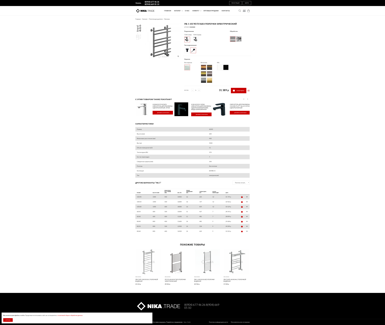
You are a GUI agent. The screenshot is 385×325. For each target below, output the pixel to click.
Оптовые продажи (211, 11)
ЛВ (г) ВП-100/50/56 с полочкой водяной (146, 280)
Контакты (226, 11)
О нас (187, 11)
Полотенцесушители (156, 19)
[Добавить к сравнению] (248, 90)
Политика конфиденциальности (218, 322)
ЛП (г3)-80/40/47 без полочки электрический (175, 280)
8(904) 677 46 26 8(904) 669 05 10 (201, 306)
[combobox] (241, 183)
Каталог (177, 11)
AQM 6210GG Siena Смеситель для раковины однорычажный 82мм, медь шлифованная (201, 106)
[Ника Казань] (158, 306)
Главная (167, 11)
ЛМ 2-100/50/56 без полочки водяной (204, 280)
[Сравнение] (244, 11)
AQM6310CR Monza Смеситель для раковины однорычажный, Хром (162, 106)
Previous (131, 266)
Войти (247, 3)
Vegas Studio (187, 322)
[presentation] (243, 99)
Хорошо (8, 320)
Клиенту (195, 11)
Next (254, 266)
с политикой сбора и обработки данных (70, 315)
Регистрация (236, 3)
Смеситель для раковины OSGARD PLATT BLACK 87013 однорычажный (240, 106)
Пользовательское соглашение (240, 322)
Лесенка (167, 19)
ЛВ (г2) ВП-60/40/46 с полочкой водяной (234, 280)
